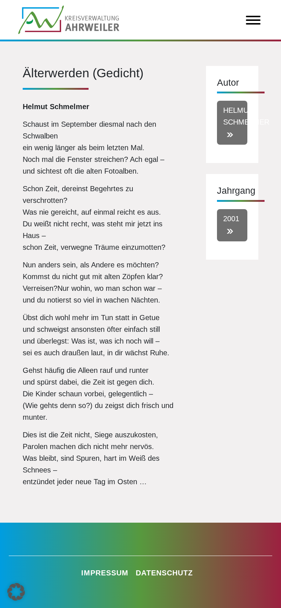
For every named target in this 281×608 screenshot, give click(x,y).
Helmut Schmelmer (235, 116)
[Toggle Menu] (253, 20)
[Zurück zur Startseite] (68, 19)
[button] (16, 592)
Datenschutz (164, 573)
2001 (231, 219)
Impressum (104, 573)
